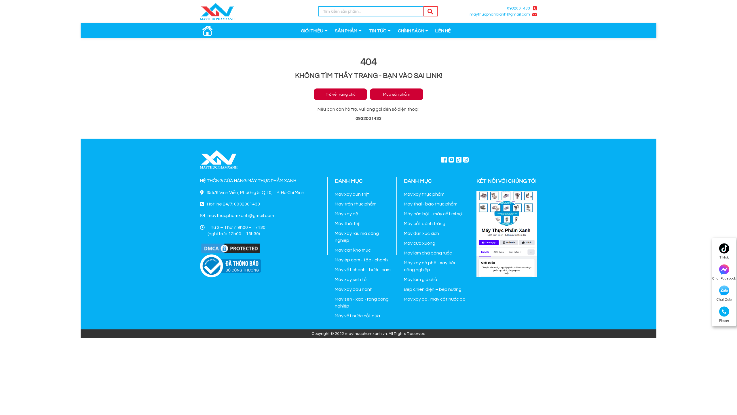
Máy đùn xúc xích (421, 233)
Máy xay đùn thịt (352, 194)
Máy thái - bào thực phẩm (430, 204)
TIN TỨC (377, 31)
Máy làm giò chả (420, 279)
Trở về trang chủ (341, 95)
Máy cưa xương (419, 243)
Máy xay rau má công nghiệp (357, 237)
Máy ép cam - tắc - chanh (361, 260)
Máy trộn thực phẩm (356, 204)
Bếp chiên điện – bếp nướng (432, 289)
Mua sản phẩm (396, 95)
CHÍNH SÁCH (411, 31)
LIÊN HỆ (443, 31)
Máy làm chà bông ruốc (428, 253)
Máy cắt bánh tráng (424, 223)
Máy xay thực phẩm (424, 194)
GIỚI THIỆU (312, 31)
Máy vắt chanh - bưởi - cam (363, 269)
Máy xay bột (347, 214)
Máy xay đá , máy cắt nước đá (435, 299)
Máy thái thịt (348, 223)
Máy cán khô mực (353, 250)
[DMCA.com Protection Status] (230, 248)
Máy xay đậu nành (354, 289)
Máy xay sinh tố (350, 279)
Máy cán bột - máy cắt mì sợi (433, 214)
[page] (444, 159)
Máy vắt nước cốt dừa (357, 316)
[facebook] (506, 233)
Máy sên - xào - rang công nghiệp (362, 302)
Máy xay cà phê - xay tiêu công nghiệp (430, 266)
